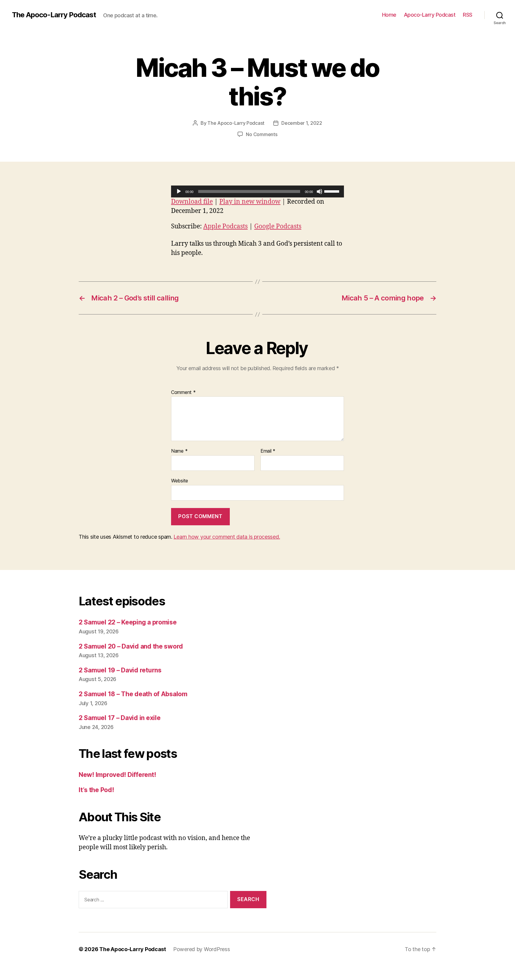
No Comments (261, 134)
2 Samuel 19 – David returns (120, 670)
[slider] (332, 191)
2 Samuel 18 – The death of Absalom (133, 694)
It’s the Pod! (96, 790)
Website (179, 480)
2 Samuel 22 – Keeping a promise (128, 622)
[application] (257, 191)
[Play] (179, 191)
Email (267, 451)
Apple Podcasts (225, 226)
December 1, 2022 (301, 123)
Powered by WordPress (201, 949)
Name (179, 451)
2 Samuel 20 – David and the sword (131, 646)
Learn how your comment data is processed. (226, 537)
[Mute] (319, 191)
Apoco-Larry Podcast (430, 15)
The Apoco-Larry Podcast (54, 14)
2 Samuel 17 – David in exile (119, 718)
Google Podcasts (277, 226)
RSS (467, 15)
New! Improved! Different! (117, 774)
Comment (183, 392)
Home (389, 15)
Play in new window (249, 202)
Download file (192, 202)
